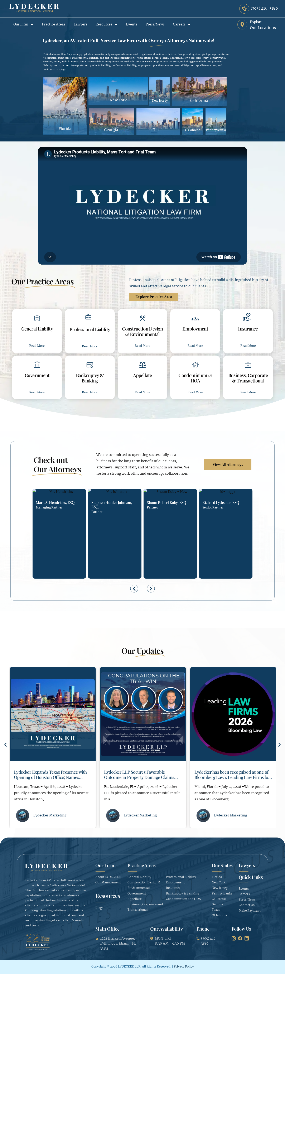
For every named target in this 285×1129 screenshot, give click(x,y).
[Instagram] (234, 938)
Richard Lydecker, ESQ (220, 502)
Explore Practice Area (153, 296)
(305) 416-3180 (39, 547)
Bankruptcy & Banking (90, 378)
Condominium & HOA (195, 378)
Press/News (155, 24)
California (199, 101)
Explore (256, 21)
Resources (104, 24)
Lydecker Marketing (49, 815)
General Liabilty (37, 328)
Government (37, 375)
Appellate (142, 375)
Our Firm (20, 24)
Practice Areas (53, 24)
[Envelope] (46, 547)
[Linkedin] (54, 547)
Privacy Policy (184, 966)
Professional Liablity (89, 329)
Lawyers (80, 24)
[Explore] (242, 24)
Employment (195, 328)
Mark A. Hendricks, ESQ (55, 502)
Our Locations (263, 28)
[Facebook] (240, 938)
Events (131, 24)
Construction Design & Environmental (142, 331)
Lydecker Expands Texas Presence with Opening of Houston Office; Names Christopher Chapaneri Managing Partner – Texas (49, 779)
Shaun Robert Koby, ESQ (166, 502)
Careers (179, 24)
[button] (134, 588)
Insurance (248, 328)
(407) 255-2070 (150, 547)
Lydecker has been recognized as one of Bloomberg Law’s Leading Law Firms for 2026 (231, 777)
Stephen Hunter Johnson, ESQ (111, 504)
